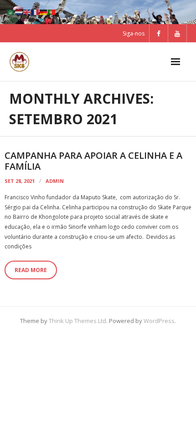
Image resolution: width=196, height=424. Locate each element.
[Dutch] (19, 11)
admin (55, 180)
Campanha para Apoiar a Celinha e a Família (93, 160)
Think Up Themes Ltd (77, 321)
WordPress (159, 321)
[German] (44, 11)
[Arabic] (11, 11)
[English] (27, 11)
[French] (35, 11)
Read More (31, 270)
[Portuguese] (52, 11)
